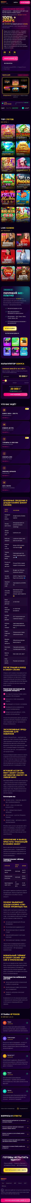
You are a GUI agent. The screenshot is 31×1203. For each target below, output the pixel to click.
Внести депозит (15, 394)
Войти (16, 2)
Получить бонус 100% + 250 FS (15, 1170)
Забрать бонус (9, 58)
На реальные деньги (12, 333)
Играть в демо (10, 328)
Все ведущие (5, 230)
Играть (26, 1197)
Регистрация (25, 2)
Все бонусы (8, 63)
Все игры (4, 122)
